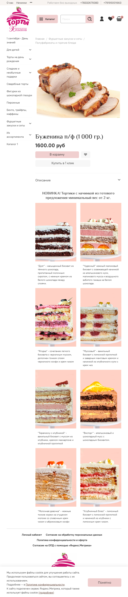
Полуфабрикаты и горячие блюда (55, 42)
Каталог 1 (12, 144)
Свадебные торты (17, 84)
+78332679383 (89, 2)
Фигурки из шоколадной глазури (19, 93)
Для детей (13, 49)
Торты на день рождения (15, 59)
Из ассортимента (15, 134)
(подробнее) (46, 592)
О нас (10, 2)
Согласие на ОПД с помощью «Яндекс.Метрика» (62, 545)
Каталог (50, 19)
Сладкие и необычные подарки (14, 72)
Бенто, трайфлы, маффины (17, 112)
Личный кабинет (32, 534)
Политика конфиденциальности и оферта (62, 540)
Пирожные (13, 102)
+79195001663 (112, 2)
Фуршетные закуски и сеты (65, 38)
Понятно (104, 582)
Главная (39, 38)
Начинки (21, 2)
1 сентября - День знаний (17, 40)
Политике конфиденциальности (45, 584)
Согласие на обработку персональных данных (74, 534)
